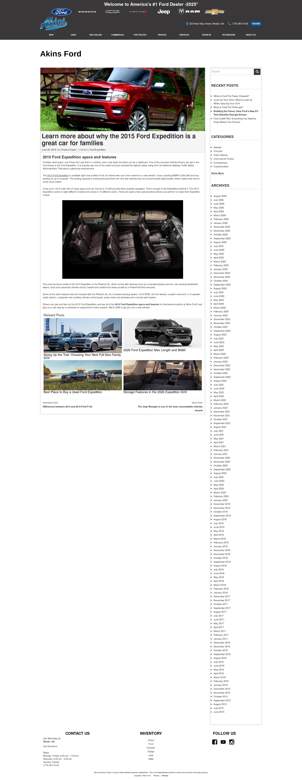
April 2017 (219, 627)
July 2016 (219, 661)
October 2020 (221, 465)
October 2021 (221, 419)
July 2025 (219, 246)
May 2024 (219, 300)
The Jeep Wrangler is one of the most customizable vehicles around (170, 406)
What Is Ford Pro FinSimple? (228, 107)
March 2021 (220, 446)
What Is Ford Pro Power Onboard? (231, 96)
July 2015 (219, 708)
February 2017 (221, 634)
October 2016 (221, 650)
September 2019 (222, 515)
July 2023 (219, 338)
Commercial (117, 34)
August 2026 (220, 196)
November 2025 (222, 230)
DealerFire (144, 772)
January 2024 (221, 315)
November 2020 (222, 461)
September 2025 (222, 238)
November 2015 (222, 692)
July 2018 (219, 569)
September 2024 (222, 284)
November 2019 (222, 507)
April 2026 (219, 211)
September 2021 (222, 423)
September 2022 (222, 377)
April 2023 (219, 350)
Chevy (151, 740)
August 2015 (220, 704)
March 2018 (220, 584)
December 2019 (222, 503)
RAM (150, 759)
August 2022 (220, 380)
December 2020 (222, 457)
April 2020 (219, 488)
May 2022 (219, 392)
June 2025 (219, 249)
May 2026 (219, 207)
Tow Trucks (140, 34)
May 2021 (219, 438)
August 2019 (220, 519)
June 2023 (219, 342)
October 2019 (221, 511)
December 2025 (222, 226)
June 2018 (219, 573)
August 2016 (220, 657)
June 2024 (219, 296)
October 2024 (221, 280)
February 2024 (221, 311)
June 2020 (219, 480)
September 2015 (222, 700)
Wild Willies (95, 34)
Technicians (228, 34)
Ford (151, 743)
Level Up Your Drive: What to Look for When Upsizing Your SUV (233, 101)
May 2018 (219, 577)
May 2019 (219, 531)
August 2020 (220, 473)
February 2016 (221, 681)
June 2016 (219, 665)
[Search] (257, 72)
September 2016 (222, 654)
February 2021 (221, 450)
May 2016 (219, 669)
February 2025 (221, 265)
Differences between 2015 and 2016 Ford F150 (67, 404)
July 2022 (219, 384)
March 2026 (220, 215)
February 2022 (221, 403)
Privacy (156, 776)
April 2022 (219, 396)
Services (184, 34)
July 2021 (219, 430)
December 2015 (222, 688)
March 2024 (220, 307)
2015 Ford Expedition (58, 175)
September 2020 (222, 469)
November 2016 (222, 646)
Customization (221, 166)
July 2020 (219, 477)
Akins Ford (60, 53)
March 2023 (220, 353)
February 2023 (221, 357)
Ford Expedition (97, 149)
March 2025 (220, 261)
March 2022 (220, 400)
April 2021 (219, 442)
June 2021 (219, 434)
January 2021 (221, 454)
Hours (256, 23)
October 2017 (221, 604)
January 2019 (221, 546)
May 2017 (219, 623)
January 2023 (221, 361)
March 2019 (220, 538)
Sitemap (165, 776)
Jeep (150, 755)
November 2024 (222, 276)
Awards (217, 147)
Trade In (206, 34)
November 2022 (222, 369)
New (51, 34)
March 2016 (220, 677)
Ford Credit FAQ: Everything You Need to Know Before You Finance (235, 120)
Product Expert (68, 149)
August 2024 (220, 288)
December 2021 (222, 411)
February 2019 (221, 542)
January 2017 (221, 638)
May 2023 (219, 346)
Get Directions (50, 746)
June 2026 (219, 203)
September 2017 (222, 608)
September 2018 (222, 561)
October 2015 (221, 696)
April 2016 (219, 673)
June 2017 (219, 619)
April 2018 (219, 580)
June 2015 (219, 711)
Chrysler (218, 151)
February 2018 (221, 588)
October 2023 (221, 326)
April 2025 (219, 257)
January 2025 (221, 269)
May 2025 (219, 253)
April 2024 (219, 303)
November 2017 (222, 600)
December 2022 (222, 365)
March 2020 (220, 492)
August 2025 (220, 242)
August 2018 (220, 565)
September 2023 (222, 330)
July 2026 (219, 199)
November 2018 (222, 554)
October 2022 (221, 373)
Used (73, 34)
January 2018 (221, 592)
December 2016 (222, 642)
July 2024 (219, 292)
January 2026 (221, 223)
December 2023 (222, 319)
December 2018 (222, 550)
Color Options (221, 155)
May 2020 (219, 484)
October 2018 (221, 557)
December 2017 (222, 596)
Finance (162, 34)
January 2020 (221, 500)
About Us (251, 34)
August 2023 (220, 334)
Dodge (151, 751)
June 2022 (219, 388)
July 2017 (219, 615)
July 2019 (219, 523)
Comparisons (220, 162)
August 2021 (220, 426)
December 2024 (222, 273)
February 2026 (221, 219)
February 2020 (221, 496)
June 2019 (219, 527)
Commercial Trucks (224, 158)
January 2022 (221, 407)
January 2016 (221, 685)
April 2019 (219, 534)
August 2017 (220, 611)
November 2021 (222, 415)
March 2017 (220, 631)
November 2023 (222, 323)
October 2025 (221, 234)
